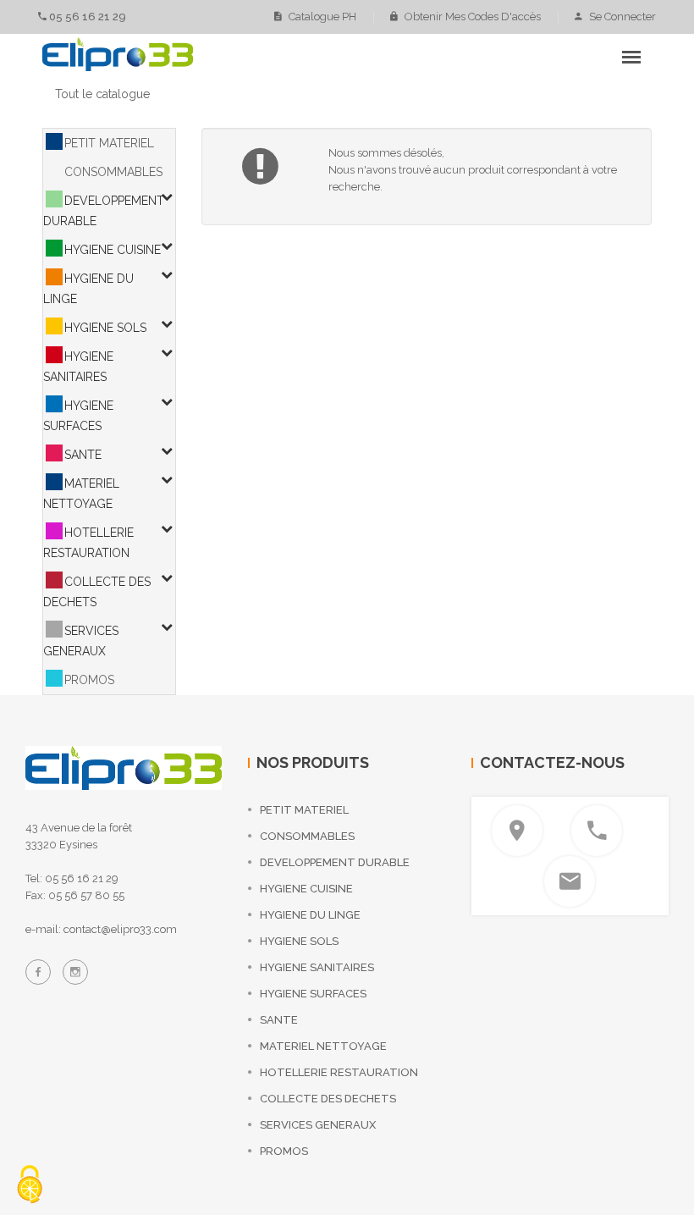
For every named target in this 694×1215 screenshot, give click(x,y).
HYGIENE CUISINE (112, 250)
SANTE (83, 454)
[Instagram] (75, 972)
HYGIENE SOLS (105, 327)
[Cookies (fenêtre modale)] (29, 1186)
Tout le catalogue (102, 94)
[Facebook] (38, 972)
